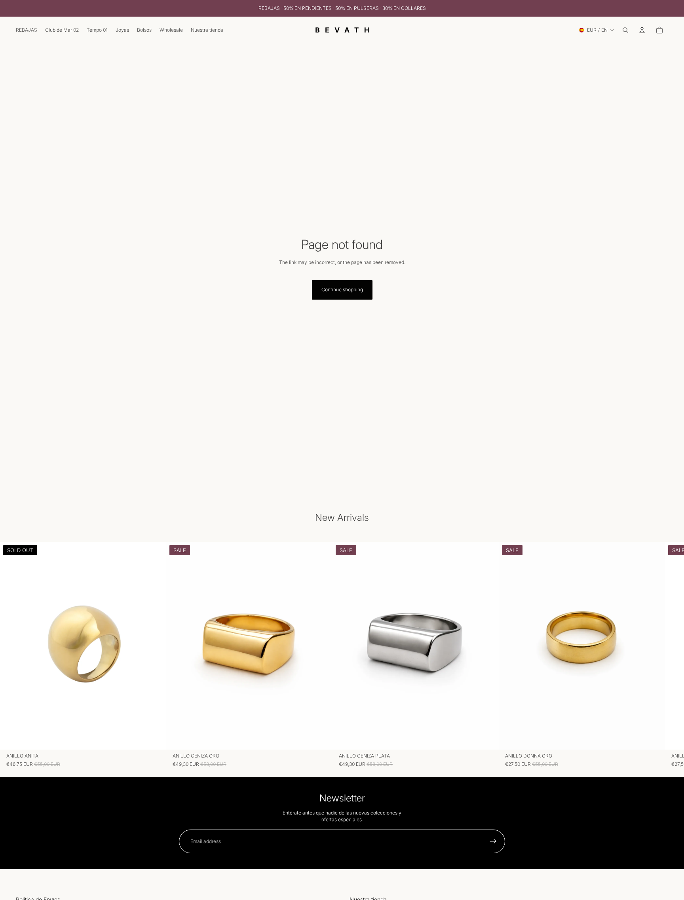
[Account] (642, 30)
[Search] (625, 30)
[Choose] (320, 738)
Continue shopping (342, 289)
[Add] (653, 738)
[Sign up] (493, 841)
